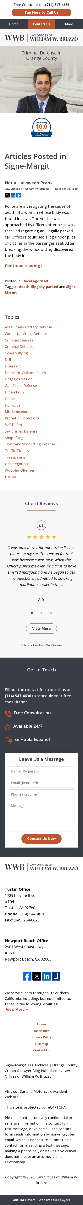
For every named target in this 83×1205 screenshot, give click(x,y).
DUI (8, 359)
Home (14, 24)
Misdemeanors (17, 411)
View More (41, 628)
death (24, 286)
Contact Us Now (41, 838)
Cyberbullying (16, 353)
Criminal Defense (19, 346)
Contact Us (41, 24)
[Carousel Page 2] (41, 613)
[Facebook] (27, 976)
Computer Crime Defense (26, 333)
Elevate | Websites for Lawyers (41, 1200)
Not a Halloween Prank (29, 183)
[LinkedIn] (46, 976)
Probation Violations (22, 418)
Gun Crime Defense (21, 385)
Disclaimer (41, 1031)
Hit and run (14, 392)
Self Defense (15, 424)
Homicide (12, 398)
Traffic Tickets (17, 450)
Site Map (41, 1044)
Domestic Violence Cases (25, 372)
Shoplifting (14, 437)
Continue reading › (23, 265)
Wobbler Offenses (20, 470)
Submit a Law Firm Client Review (41, 645)
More (69, 24)
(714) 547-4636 (32, 913)
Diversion (12, 366)
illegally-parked (44, 286)
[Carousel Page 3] (51, 613)
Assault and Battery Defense (28, 327)
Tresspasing (15, 457)
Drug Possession (18, 379)
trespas (11, 476)
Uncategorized (35, 281)
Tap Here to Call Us (41, 12)
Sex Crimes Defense (21, 431)
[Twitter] (36, 976)
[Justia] (56, 976)
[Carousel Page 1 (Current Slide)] (32, 613)
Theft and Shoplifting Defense (30, 444)
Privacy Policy (41, 1037)
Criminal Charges (19, 340)
